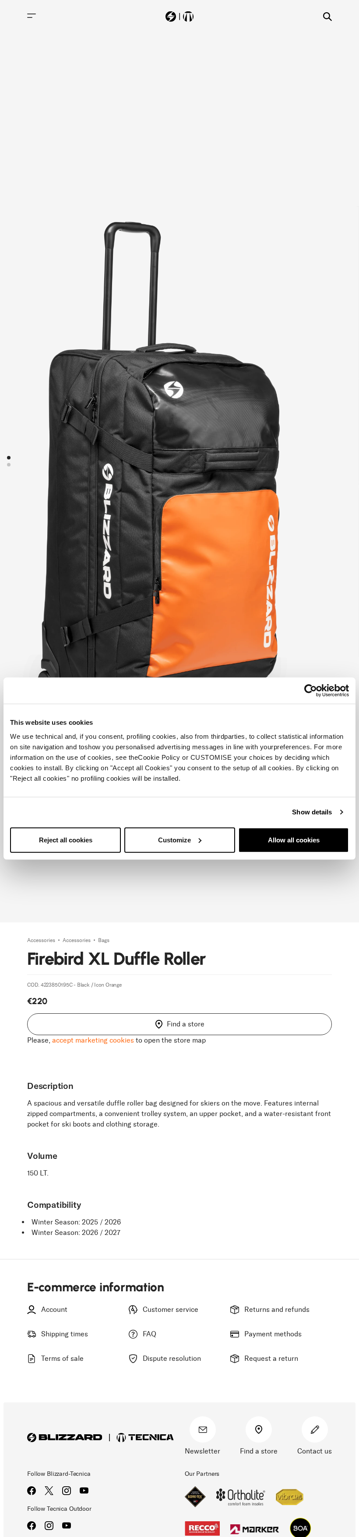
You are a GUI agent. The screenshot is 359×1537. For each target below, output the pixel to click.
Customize (174, 839)
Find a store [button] (185, 1024)
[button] (9, 457)
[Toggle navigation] (31, 15)
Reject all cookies (65, 839)
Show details (312, 812)
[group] (179, 461)
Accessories (41, 940)
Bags (103, 940)
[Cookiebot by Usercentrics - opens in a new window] (310, 690)
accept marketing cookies (93, 1040)
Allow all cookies (294, 839)
